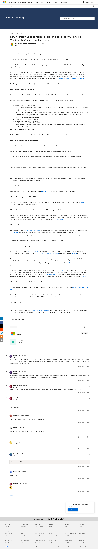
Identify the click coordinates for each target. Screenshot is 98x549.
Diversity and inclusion (83, 538)
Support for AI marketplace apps (70, 533)
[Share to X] (53, 519)
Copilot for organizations (9, 533)
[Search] (83, 2)
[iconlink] (13, 342)
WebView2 (83, 202)
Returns (21, 533)
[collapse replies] (6, 355)
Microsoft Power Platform (53, 535)
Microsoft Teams (52, 538)
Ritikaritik (15, 442)
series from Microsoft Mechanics (74, 263)
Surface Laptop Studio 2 (9, 531)
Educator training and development (41, 538)
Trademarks (64, 546)
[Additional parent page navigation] (16, 6)
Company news (82, 531)
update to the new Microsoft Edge (31, 230)
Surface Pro (7, 526)
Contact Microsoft (39, 546)
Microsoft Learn (67, 531)
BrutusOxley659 (17, 415)
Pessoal (15, 355)
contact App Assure (50, 274)
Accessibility (81, 540)
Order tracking (22, 535)
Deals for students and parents (40, 540)
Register (87, 2)
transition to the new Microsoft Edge (50, 253)
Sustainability (81, 542)
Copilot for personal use (9, 535)
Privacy (45, 546)
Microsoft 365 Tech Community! (41, 310)
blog (84, 276)
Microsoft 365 (21, 6)
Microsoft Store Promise (24, 540)
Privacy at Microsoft (82, 533)
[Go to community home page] (4, 2)
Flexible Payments (23, 542)
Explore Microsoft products (9, 540)
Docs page (16, 232)
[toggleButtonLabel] (94, 6)
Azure (66, 526)
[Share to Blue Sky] (58, 519)
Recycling (75, 546)
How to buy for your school (39, 535)
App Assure (63, 270)
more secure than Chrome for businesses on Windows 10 (70, 78)
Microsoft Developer (68, 528)
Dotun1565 (15, 453)
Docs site (18, 265)
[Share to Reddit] (56, 519)
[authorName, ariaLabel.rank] (12, 44)
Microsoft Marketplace (68, 538)
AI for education (38, 542)
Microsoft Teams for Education (40, 531)
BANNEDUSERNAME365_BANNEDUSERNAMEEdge (26, 43)
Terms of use (58, 546)
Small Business (51, 542)
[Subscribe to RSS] (61, 519)
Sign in (73, 509)
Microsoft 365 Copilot (53, 540)
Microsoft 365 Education (39, 533)
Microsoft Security (52, 528)
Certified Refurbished (24, 538)
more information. (58, 219)
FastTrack (24, 261)
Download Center (23, 528)
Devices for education (39, 528)
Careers (80, 526)
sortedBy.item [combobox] (88, 351)
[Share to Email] (63, 519)
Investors (80, 535)
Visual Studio (67, 542)
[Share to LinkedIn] (49, 519)
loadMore (11, 495)
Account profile (23, 526)
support (30, 65)
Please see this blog (46, 191)
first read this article (33, 251)
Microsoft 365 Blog (28, 6)
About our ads (81, 546)
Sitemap (32, 546)
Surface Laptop (7, 528)
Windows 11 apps (8, 542)
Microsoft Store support (24, 531)
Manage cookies (51, 546)
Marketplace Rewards (68, 540)
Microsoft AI (51, 526)
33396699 (15, 483)
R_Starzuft (15, 427)
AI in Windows (7, 538)
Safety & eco (69, 546)
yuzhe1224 (15, 385)
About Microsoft (82, 528)
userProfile (84, 333)
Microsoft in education (39, 526)
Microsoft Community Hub (8, 6)
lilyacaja (15, 471)
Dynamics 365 (51, 531)
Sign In (92, 2)
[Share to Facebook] (51, 519)
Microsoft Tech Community (69, 535)
